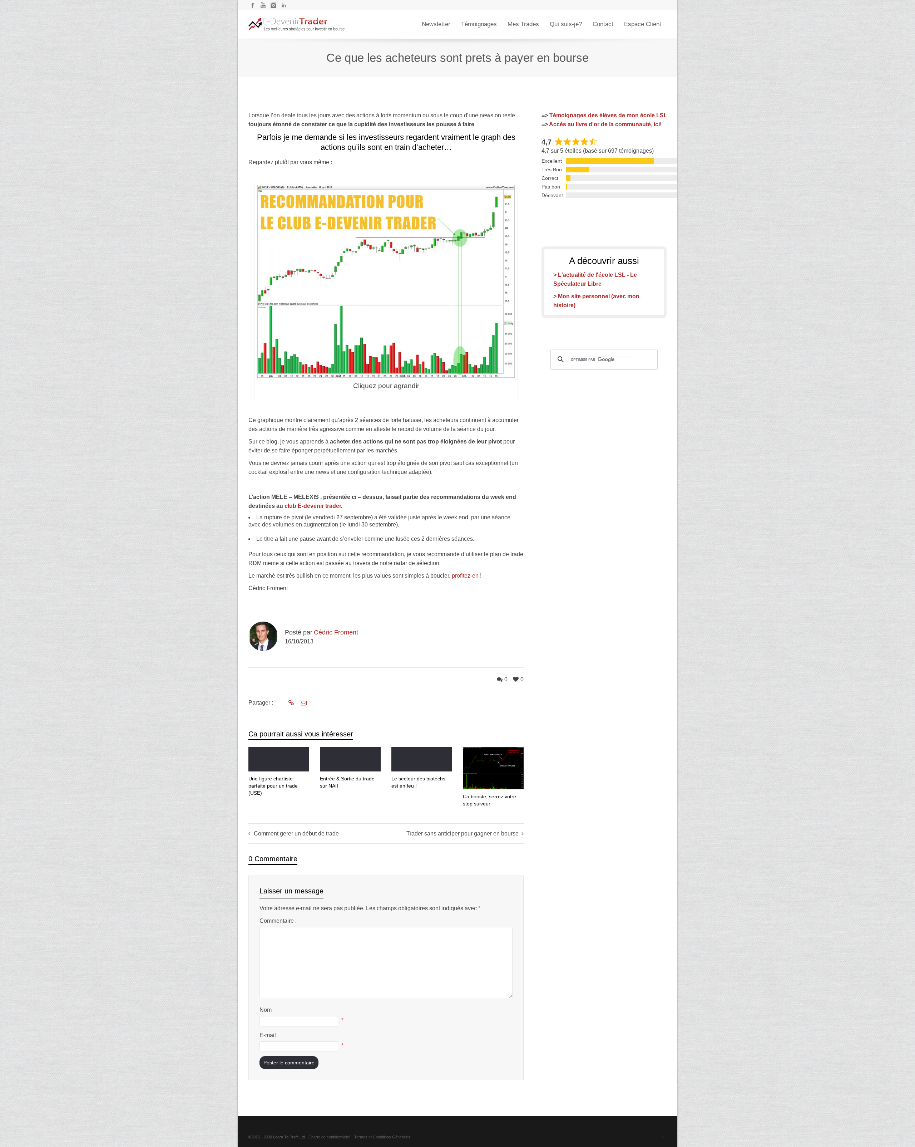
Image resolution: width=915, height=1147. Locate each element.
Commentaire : (278, 921)
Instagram (273, 5)
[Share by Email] (303, 703)
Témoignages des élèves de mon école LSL (608, 115)
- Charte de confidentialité (328, 1137)
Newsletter (436, 24)
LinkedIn (284, 5)
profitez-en (465, 576)
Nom (265, 1010)
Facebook (252, 5)
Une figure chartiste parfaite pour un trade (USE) (273, 786)
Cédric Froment (336, 632)
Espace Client (642, 24)
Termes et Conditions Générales (382, 1137)
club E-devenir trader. (313, 506)
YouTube (263, 5)
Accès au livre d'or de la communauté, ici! (605, 124)
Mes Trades (523, 24)
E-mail (267, 1035)
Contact (603, 24)
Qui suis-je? (566, 24)
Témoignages (479, 24)
